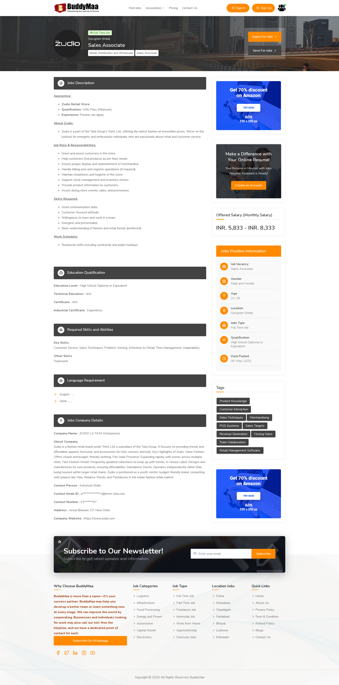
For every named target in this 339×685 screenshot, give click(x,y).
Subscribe (263, 554)
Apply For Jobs (263, 36)
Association (153, 8)
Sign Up (266, 8)
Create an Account (249, 185)
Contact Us (189, 8)
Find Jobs (135, 8)
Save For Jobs (263, 50)
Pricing (173, 8)
